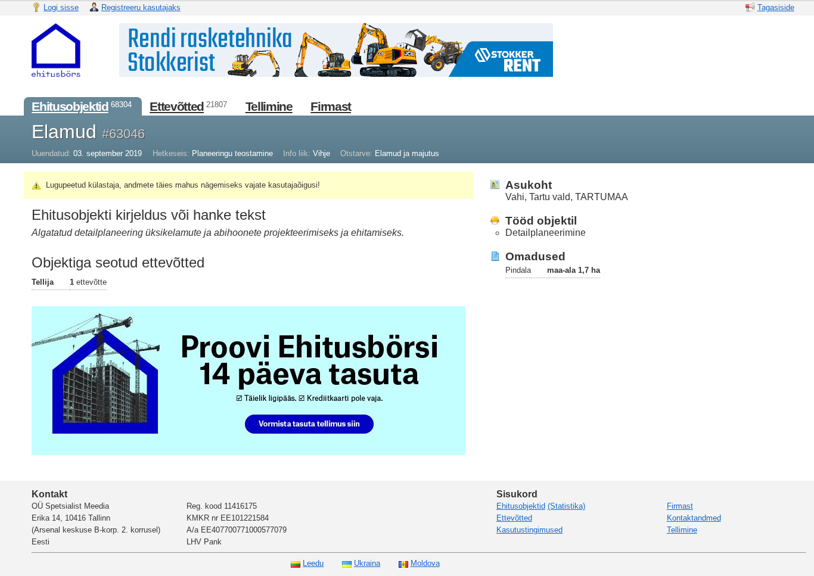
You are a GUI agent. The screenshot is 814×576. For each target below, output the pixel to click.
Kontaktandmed (694, 517)
